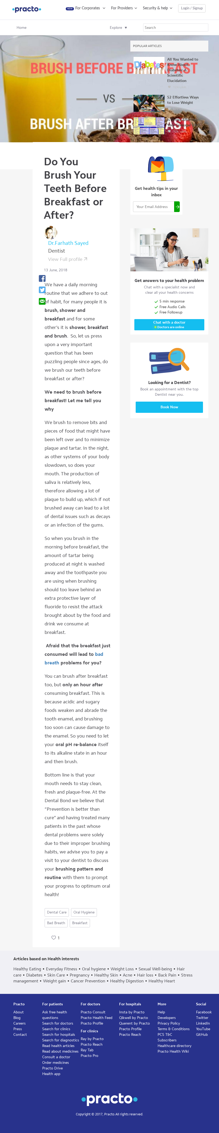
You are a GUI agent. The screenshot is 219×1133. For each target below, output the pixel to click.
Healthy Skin (106, 975)
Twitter (202, 1018)
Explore (116, 27)
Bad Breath (56, 923)
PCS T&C (165, 1034)
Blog (17, 1018)
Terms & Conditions (174, 1029)
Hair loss (145, 975)
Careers (19, 1023)
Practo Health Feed (96, 1018)
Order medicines (55, 1062)
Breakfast (80, 923)
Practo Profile (92, 1023)
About (18, 1012)
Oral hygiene (84, 912)
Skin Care (56, 975)
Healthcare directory (174, 1046)
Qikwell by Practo (133, 1018)
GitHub (202, 1034)
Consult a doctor (56, 1057)
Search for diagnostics (60, 1040)
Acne (127, 975)
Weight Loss (122, 968)
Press (17, 1029)
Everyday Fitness (61, 968)
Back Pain (167, 975)
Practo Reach (92, 1044)
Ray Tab (87, 1050)
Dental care (57, 912)
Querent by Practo (134, 1023)
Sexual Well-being (155, 968)
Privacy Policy (169, 1023)
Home (21, 27)
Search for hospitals (58, 1034)
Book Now (169, 407)
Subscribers (167, 1040)
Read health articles (58, 1046)
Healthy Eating (27, 968)
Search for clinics (56, 1029)
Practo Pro (89, 1055)
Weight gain (54, 980)
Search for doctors (57, 1023)
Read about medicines (60, 1051)
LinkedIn (203, 1023)
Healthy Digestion (127, 980)
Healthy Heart (161, 980)
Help (161, 1012)
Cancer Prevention (88, 980)
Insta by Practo (131, 1012)
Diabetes (34, 975)
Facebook (204, 1012)
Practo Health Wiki (173, 1051)
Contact (20, 1034)
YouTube (203, 1029)
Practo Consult (93, 1012)
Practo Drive (52, 1068)
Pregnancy (79, 975)
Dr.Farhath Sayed (68, 243)
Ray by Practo (92, 1039)
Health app (51, 1074)
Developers (167, 1018)
